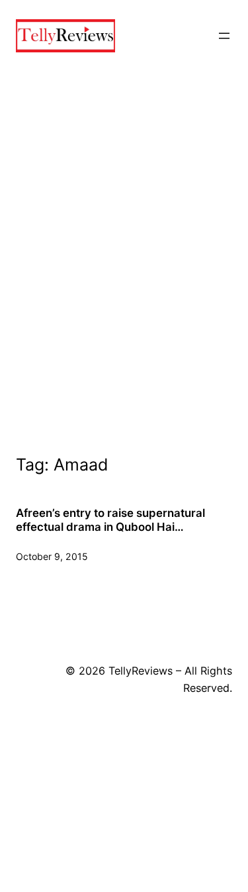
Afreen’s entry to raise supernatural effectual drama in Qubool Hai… (110, 519)
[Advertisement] (124, 277)
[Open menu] (224, 36)
